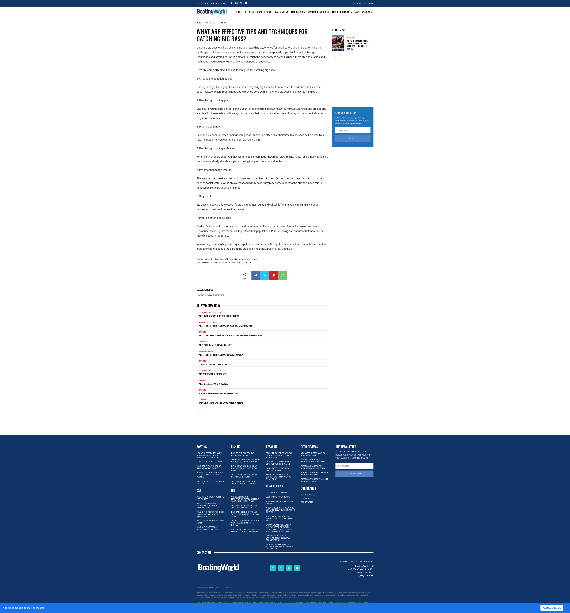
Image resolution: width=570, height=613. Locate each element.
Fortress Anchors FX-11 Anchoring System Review (313, 467)
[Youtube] (246, 3)
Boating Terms (206, 351)
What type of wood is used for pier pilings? (219, 315)
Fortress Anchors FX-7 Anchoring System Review (313, 461)
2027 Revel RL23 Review (277, 493)
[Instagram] (236, 3)
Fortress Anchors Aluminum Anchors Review (314, 480)
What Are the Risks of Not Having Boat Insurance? (209, 467)
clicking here (252, 259)
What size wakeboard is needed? (213, 383)
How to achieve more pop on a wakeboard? (218, 393)
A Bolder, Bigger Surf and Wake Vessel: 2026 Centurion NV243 (279, 518)
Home (199, 22)
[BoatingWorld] (212, 12)
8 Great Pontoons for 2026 (209, 462)
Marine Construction (210, 312)
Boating (203, 342)
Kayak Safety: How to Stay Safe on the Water (278, 469)
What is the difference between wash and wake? (221, 354)
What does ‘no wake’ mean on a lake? (215, 345)
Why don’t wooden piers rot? (212, 374)
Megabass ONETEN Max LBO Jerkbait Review (313, 454)
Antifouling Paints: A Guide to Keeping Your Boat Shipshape (245, 530)
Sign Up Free (354, 473)
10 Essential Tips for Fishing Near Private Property (244, 476)
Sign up (352, 138)
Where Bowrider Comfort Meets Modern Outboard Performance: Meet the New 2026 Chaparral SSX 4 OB (279, 528)
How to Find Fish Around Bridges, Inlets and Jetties (243, 454)
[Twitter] (241, 3)
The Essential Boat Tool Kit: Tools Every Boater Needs (244, 507)
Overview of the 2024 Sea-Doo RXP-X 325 (211, 482)
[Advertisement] (354, 81)
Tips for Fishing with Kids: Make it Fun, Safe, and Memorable (245, 461)
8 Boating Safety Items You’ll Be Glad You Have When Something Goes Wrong (357, 44)
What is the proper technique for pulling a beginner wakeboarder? (230, 335)
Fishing (223, 22)
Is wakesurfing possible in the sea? (215, 364)
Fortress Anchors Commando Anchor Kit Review (315, 474)
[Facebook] (231, 3)
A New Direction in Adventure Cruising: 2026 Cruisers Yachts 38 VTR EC (280, 510)
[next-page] (203, 410)
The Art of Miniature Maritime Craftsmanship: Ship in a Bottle (245, 523)
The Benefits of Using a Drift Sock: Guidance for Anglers (244, 482)
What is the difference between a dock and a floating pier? (226, 325)
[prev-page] (198, 410)
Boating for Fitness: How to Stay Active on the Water (279, 463)
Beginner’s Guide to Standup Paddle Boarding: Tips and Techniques (279, 455)
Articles (210, 22)
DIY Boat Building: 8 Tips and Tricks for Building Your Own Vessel (245, 514)
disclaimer (206, 262)
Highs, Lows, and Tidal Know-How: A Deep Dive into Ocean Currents (244, 468)
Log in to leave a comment (211, 295)
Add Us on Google (552, 608)
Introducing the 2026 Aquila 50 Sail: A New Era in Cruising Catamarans (279, 547)
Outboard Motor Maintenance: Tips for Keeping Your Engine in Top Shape (245, 499)
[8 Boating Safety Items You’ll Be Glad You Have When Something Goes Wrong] (338, 43)
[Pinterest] (273, 275)
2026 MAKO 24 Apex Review (278, 497)
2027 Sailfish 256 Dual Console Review (280, 502)
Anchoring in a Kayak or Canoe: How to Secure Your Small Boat (279, 477)
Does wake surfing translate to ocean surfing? (221, 403)
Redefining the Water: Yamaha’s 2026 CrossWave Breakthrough (278, 538)
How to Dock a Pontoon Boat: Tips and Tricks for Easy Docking (211, 475)
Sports (202, 332)
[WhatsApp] (282, 275)
